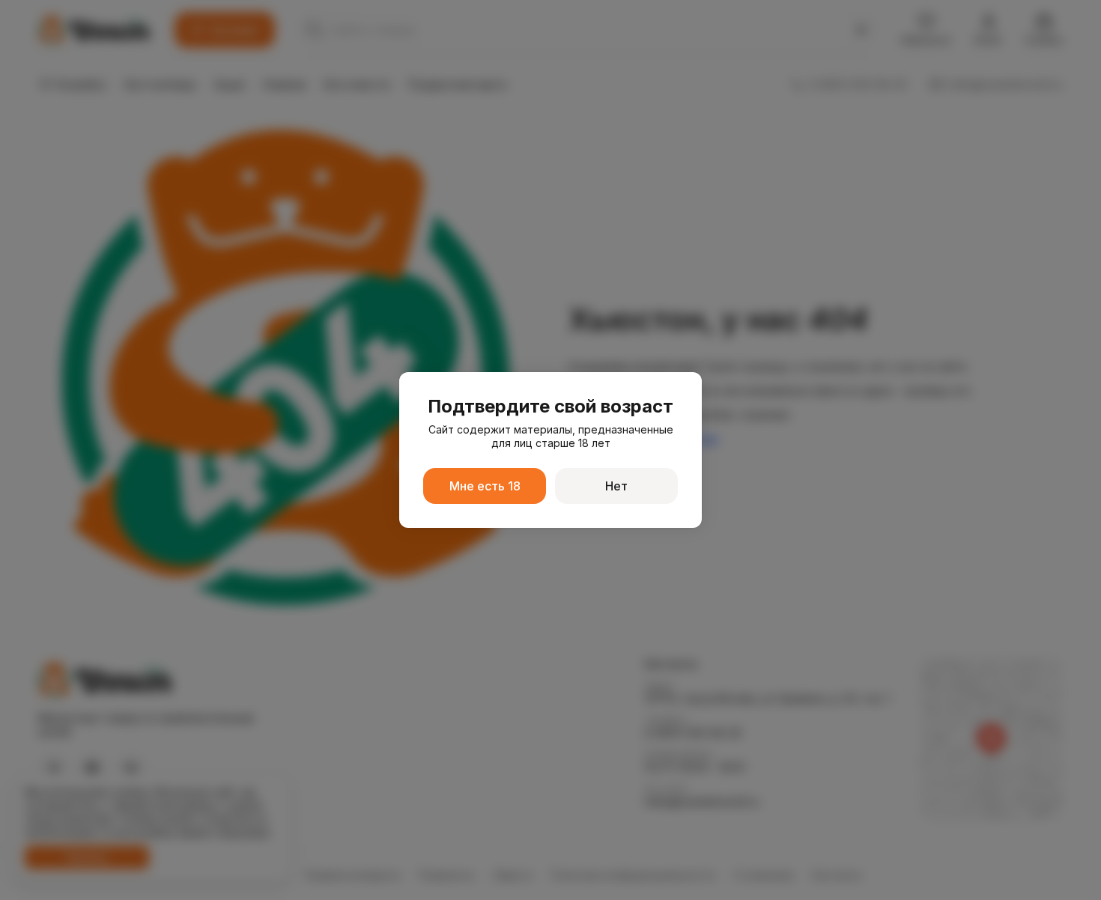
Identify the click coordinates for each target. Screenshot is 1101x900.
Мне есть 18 (485, 485)
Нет (616, 485)
